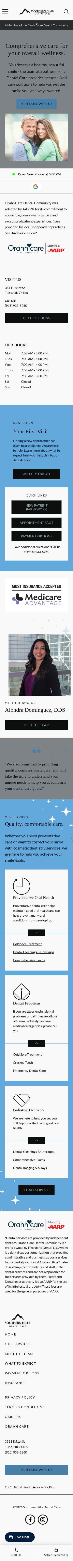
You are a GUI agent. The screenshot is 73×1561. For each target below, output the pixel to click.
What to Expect (37, 474)
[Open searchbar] (66, 11)
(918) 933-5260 (16, 305)
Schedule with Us (37, 103)
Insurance (15, 1383)
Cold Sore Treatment (27, 944)
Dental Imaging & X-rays (30, 1168)
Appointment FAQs (36, 522)
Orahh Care (17, 1426)
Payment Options (36, 536)
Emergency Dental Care (29, 1070)
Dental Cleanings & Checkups (33, 952)
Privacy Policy (20, 1397)
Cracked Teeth (23, 1062)
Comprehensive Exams (29, 960)
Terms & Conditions (24, 1407)
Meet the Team (36, 725)
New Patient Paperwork (36, 507)
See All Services (36, 1190)
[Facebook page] (30, 1520)
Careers (13, 1417)
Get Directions (36, 318)
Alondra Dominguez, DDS (35, 710)
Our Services (18, 1344)
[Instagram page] (43, 1520)
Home (10, 1334)
